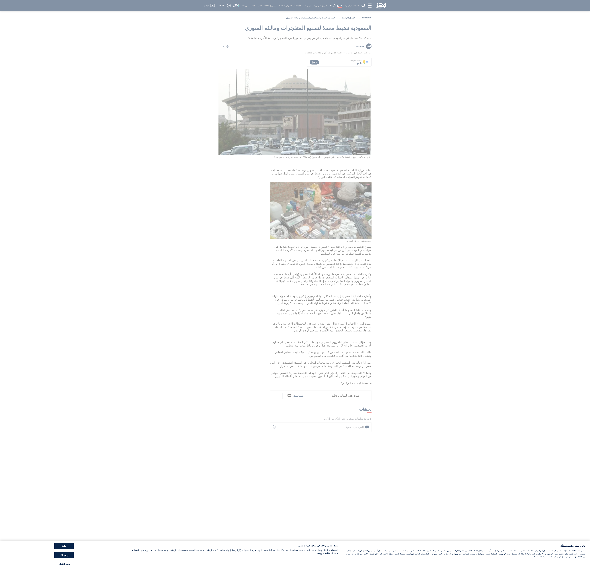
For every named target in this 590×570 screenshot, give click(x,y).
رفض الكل (64, 555)
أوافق (64, 546)
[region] (295, 555)
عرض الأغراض (64, 564)
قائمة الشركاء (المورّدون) (327, 553)
